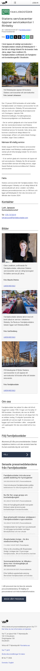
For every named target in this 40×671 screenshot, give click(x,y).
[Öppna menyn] (15, 2)
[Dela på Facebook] (7, 37)
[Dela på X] (15, 37)
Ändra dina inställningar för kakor (13, 654)
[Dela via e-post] (31, 37)
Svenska (5, 663)
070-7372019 (10, 215)
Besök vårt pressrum (14, 599)
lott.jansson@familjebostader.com (15, 218)
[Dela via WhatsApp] (27, 37)
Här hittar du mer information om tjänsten (16, 629)
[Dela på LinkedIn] (11, 37)
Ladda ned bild (9, 286)
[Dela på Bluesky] (23, 37)
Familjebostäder (25, 30)
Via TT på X (6, 650)
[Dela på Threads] (19, 37)
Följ (6, 455)
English (11, 663)
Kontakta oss (25, 645)
